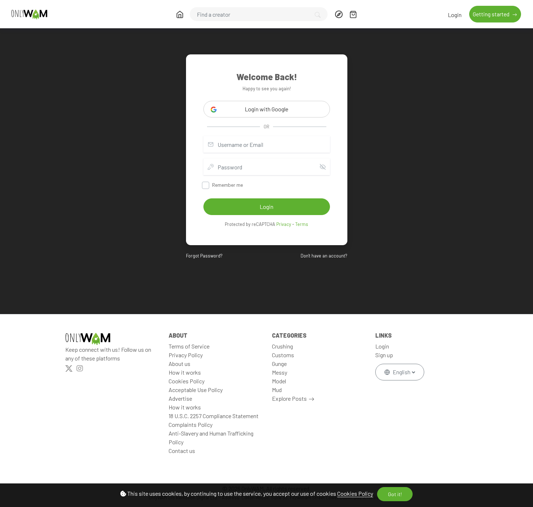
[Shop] (353, 14)
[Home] (179, 14)
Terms (301, 224)
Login (455, 14)
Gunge (279, 363)
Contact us (182, 450)
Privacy (283, 224)
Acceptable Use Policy (196, 389)
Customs (283, 354)
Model (279, 381)
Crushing (282, 346)
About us (179, 363)
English (402, 371)
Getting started (492, 14)
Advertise (180, 398)
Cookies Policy (355, 493)
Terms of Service (189, 346)
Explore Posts (289, 398)
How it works (185, 372)
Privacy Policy (186, 354)
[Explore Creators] (338, 14)
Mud (277, 389)
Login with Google (266, 109)
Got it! (395, 494)
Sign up (384, 354)
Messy (279, 372)
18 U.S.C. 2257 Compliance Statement (214, 415)
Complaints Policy (190, 424)
